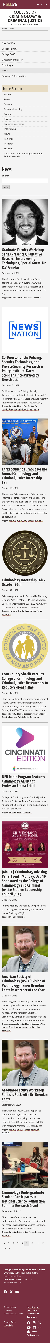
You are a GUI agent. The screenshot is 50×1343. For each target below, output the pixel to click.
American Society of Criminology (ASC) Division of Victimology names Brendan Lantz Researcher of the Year (23, 983)
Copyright (8, 1325)
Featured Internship (14, 123)
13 (5, 1248)
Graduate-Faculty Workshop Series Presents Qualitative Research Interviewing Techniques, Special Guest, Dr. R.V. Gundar (24, 258)
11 (38, 1243)
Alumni (7, 94)
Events (7, 114)
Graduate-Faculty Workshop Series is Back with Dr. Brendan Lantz (25, 1094)
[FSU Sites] (46, 4)
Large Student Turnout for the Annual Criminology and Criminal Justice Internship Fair (24, 475)
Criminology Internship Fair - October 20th (23, 582)
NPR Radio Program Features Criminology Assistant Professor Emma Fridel (23, 781)
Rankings (8, 138)
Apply (6, 187)
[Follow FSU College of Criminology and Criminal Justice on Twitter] (11, 1291)
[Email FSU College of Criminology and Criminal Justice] (17, 1291)
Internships (10, 128)
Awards (7, 99)
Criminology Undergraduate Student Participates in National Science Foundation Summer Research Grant (23, 1199)
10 (33, 1243)
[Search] (42, 4)
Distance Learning (13, 109)
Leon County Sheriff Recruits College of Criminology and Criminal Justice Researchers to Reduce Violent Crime (25, 680)
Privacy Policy (10, 1322)
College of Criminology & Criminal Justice (25, 16)
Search (5, 175)
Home (4, 28)
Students (8, 148)
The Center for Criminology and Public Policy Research (23, 155)
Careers (8, 104)
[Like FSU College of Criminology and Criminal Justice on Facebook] (5, 1291)
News (7, 133)
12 (44, 1243)
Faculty (7, 119)
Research (8, 143)
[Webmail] (38, 4)
